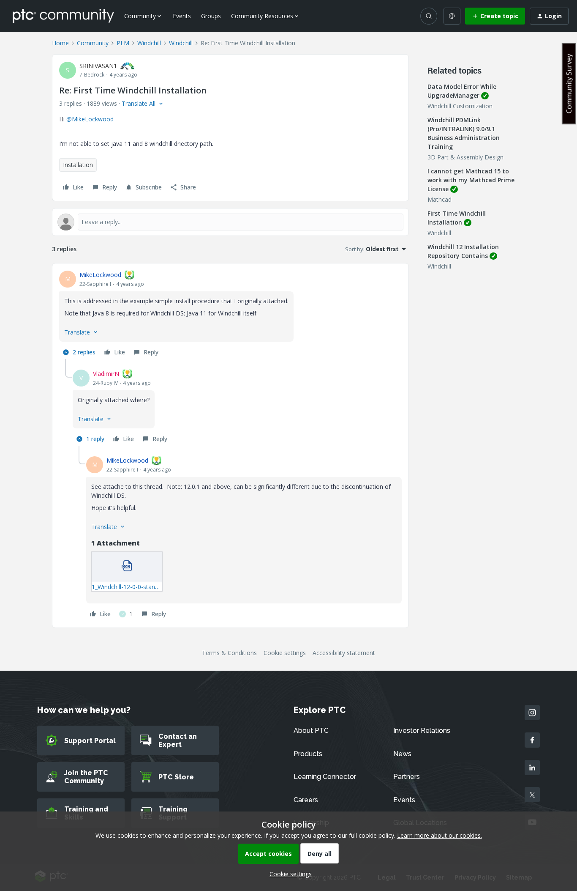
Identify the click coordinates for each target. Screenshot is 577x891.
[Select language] (452, 16)
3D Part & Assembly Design (465, 157)
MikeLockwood (100, 275)
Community (93, 43)
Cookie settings (285, 653)
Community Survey (569, 83)
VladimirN (106, 374)
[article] (230, 314)
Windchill (149, 43)
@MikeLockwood (90, 119)
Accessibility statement (344, 653)
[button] (495, 16)
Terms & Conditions (229, 653)
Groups (211, 16)
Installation (78, 165)
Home (60, 43)
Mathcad (439, 199)
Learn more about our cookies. (439, 835)
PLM (123, 43)
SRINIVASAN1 (98, 66)
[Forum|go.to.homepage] (63, 15)
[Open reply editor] (230, 222)
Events (182, 16)
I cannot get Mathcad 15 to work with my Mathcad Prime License (470, 180)
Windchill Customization (460, 106)
